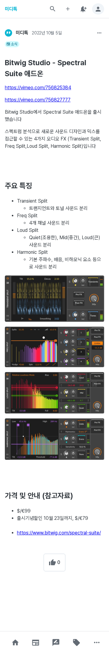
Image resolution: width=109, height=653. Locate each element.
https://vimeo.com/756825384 (38, 87)
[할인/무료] (76, 642)
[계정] (98, 9)
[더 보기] (99, 33)
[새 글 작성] (68, 9)
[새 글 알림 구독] (83, 9)
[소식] (35, 642)
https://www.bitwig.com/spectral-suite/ (59, 533)
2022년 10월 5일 (46, 32)
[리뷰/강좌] (56, 642)
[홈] (15, 642)
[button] (15, 642)
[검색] (52, 8)
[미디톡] (8, 33)
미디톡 (11, 9)
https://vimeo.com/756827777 (38, 100)
